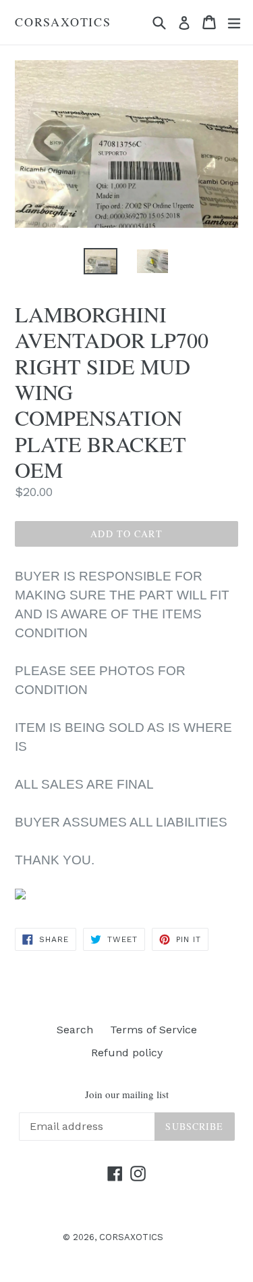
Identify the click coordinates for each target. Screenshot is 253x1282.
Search (75, 1029)
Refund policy (127, 1052)
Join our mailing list (127, 1094)
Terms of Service (153, 1029)
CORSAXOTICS (63, 22)
